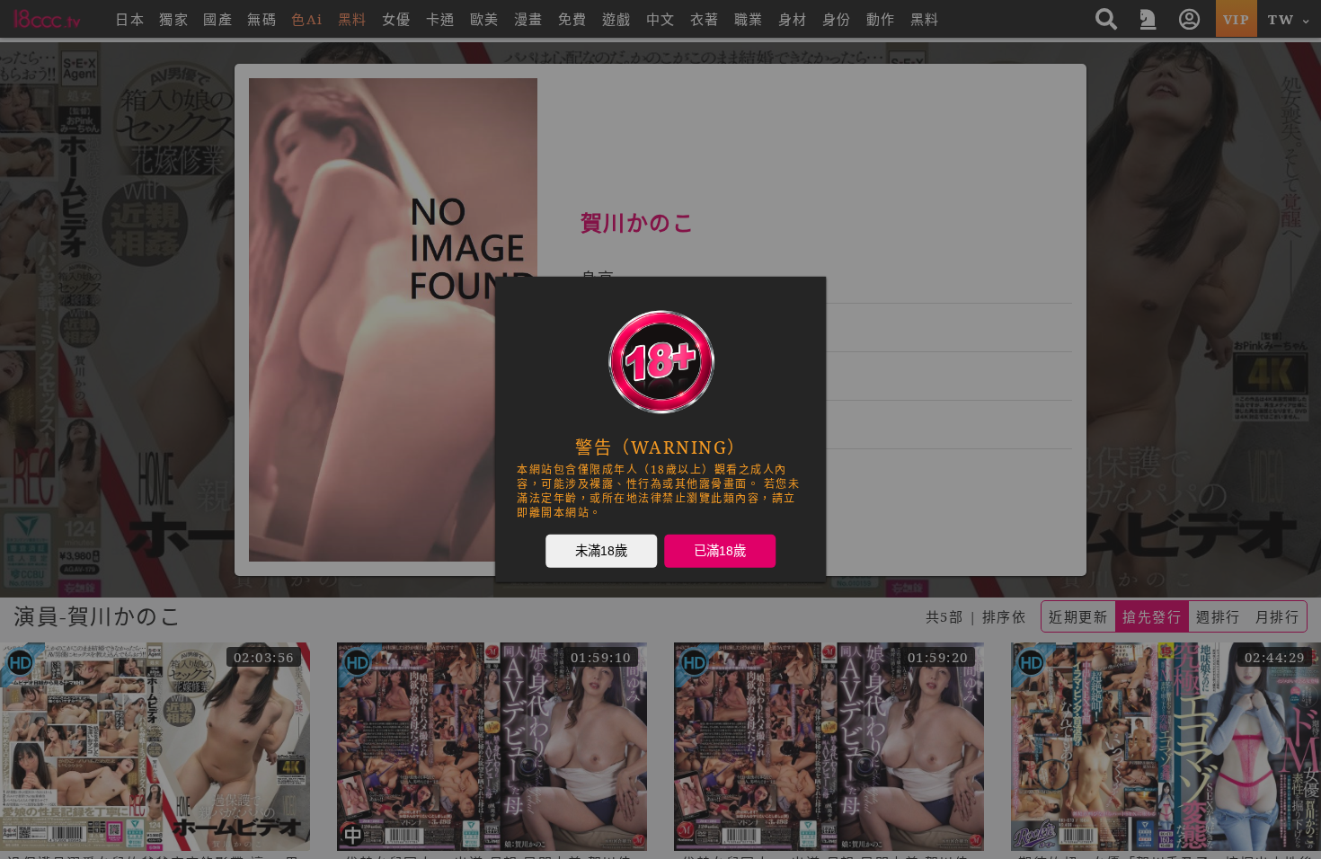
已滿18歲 (720, 551)
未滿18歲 (601, 551)
